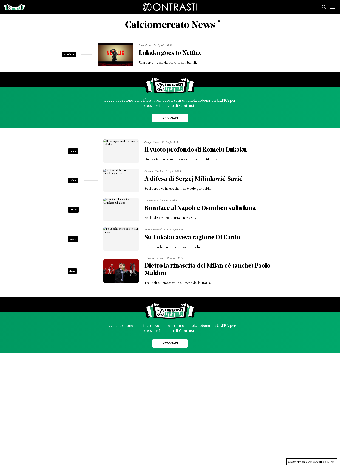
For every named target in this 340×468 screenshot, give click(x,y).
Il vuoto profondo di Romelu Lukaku (195, 150)
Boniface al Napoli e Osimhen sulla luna (200, 208)
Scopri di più (321, 461)
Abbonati (170, 118)
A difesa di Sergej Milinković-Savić (193, 179)
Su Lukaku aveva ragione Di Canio (192, 238)
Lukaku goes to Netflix (170, 53)
